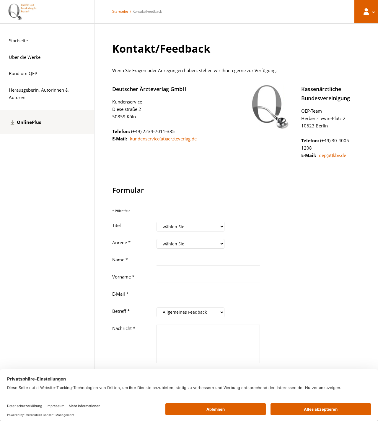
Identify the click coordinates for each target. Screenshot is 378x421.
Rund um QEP (23, 73)
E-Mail (120, 294)
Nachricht (123, 328)
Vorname (123, 277)
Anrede (121, 242)
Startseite (120, 11)
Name (120, 260)
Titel (116, 225)
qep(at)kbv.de (332, 155)
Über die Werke (24, 57)
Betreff (121, 311)
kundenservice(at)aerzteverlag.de (163, 139)
